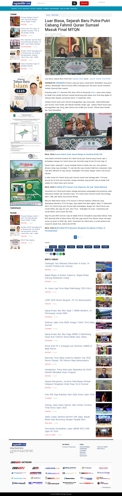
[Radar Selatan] (103, 483)
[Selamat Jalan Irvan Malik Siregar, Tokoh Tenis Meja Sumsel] (104, 326)
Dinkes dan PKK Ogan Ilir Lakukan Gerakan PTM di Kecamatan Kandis (30, 30)
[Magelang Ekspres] (103, 473)
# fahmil (88, 247)
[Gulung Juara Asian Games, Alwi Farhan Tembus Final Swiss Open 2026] (104, 408)
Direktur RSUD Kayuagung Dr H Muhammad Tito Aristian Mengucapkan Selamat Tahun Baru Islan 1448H (31, 54)
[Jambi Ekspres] (35, 473)
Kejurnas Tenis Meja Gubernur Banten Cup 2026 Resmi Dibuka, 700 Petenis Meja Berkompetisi (68, 359)
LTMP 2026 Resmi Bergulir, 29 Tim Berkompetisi (68, 300)
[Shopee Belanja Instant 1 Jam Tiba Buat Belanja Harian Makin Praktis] (15, 21)
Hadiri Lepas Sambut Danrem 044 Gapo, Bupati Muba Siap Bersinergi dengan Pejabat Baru (67, 418)
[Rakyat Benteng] (86, 483)
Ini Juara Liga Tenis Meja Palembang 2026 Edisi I (68, 288)
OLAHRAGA (46, 8)
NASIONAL (39, 8)
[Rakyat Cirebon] (103, 468)
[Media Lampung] (69, 468)
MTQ (58, 92)
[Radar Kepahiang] (86, 478)
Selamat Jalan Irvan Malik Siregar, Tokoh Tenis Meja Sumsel (70, 324)
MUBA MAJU (74, 8)
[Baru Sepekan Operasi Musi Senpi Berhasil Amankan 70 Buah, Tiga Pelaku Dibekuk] (15, 44)
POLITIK (20, 8)
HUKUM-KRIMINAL (54, 8)
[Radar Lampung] (69, 473)
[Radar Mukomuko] (18, 483)
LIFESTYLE (33, 8)
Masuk (98, 79)
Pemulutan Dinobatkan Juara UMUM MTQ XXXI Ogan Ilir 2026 (67, 430)
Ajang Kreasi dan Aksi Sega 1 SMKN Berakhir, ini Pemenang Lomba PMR (68, 312)
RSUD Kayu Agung (27, 240)
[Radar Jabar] (69, 478)
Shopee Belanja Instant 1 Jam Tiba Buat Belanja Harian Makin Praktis (30, 19)
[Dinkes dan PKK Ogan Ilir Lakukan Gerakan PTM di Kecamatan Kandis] (15, 32)
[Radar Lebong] (52, 483)
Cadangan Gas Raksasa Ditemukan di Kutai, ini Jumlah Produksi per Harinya (67, 265)
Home (48, 15)
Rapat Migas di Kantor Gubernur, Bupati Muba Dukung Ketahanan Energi (67, 277)
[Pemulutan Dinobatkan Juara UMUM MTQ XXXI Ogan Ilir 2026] (104, 432)
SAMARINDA (60, 83)
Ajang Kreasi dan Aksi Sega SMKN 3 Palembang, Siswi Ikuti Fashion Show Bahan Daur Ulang (68, 336)
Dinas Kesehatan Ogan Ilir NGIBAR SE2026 (30, 65)
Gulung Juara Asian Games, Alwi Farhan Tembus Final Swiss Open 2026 (68, 406)
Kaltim (93, 92)
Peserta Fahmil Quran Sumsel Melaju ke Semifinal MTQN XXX (78, 154)
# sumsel (49, 250)
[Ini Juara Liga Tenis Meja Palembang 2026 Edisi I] (104, 290)
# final (80, 247)
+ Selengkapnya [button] (106, 487)
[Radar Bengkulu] (35, 483)
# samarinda (59, 250)
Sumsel (92, 79)
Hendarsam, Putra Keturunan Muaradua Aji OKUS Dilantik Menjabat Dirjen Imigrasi (68, 371)
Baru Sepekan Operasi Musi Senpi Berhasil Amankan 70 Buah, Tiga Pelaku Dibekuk (31, 42)
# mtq (97, 247)
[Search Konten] (74, 3)
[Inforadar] (52, 473)
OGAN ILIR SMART (65, 8)
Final (103, 79)
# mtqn (62, 247)
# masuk (53, 247)
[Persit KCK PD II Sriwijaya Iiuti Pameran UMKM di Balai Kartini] (104, 349)
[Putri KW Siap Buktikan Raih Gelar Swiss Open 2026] (104, 396)
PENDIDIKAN (83, 449)
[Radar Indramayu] (86, 468)
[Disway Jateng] (86, 473)
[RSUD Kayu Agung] (15, 244)
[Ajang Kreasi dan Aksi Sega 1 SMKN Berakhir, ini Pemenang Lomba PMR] (104, 314)
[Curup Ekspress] (103, 478)
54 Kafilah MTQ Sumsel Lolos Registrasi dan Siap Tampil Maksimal (81, 187)
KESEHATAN (26, 8)
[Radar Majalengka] (35, 478)
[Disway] (18, 468)
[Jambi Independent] (18, 473)
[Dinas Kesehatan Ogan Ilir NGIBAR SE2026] (15, 68)
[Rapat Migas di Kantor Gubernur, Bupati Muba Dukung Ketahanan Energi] (104, 278)
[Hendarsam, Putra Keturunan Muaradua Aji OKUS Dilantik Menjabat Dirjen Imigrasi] (104, 373)
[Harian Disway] (35, 468)
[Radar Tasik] (52, 468)
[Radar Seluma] (69, 483)
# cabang (71, 247)
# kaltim (105, 247)
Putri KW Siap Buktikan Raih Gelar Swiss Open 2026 (70, 394)
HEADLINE (14, 8)
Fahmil (81, 79)
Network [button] (84, 3)
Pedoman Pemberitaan (69, 447)
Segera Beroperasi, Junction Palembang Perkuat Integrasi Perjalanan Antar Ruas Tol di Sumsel (67, 383)
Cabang (75, 79)
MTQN (108, 79)
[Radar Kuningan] (18, 478)
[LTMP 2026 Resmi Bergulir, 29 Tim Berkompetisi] (104, 302)
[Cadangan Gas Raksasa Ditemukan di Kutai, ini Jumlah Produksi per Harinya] (104, 267)
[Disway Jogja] (52, 478)
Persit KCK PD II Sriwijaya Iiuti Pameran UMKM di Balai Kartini (68, 347)
